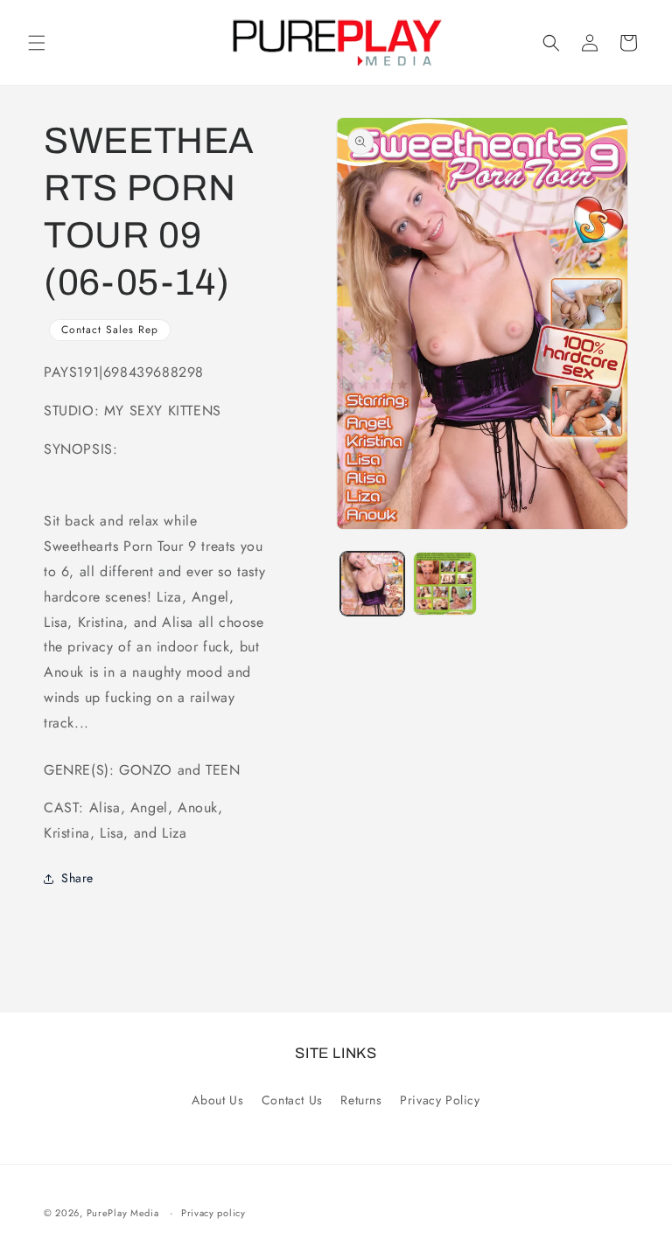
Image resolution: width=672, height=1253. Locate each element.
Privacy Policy (440, 1100)
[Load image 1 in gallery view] (372, 584)
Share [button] (77, 878)
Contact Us (292, 1100)
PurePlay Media (123, 1213)
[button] (37, 43)
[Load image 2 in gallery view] (445, 584)
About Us (217, 1100)
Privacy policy (213, 1213)
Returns (361, 1100)
